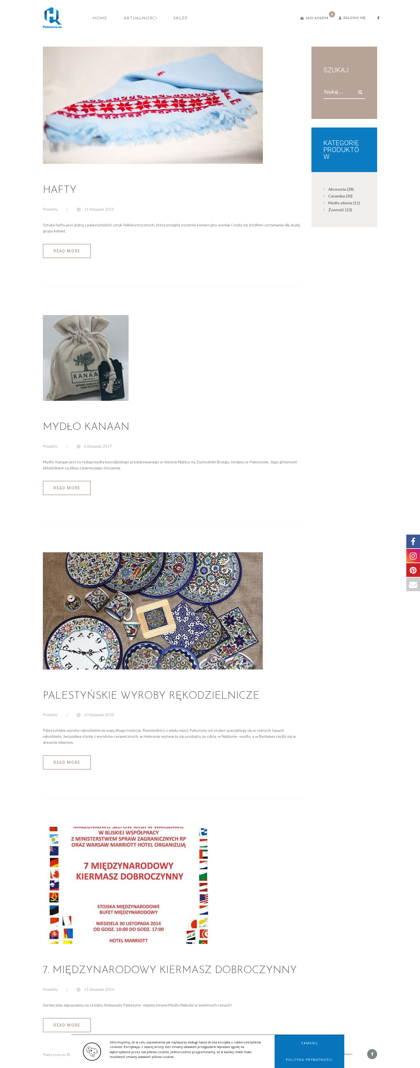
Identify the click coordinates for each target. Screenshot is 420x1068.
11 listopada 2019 (99, 209)
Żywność (336, 209)
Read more (66, 251)
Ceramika (336, 196)
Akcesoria (337, 189)
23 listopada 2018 (99, 714)
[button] (309, 1043)
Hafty (60, 190)
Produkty (50, 209)
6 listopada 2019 (98, 446)
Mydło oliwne (340, 202)
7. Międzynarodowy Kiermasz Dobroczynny (170, 970)
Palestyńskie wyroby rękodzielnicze (151, 696)
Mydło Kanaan (86, 427)
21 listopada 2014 (99, 989)
